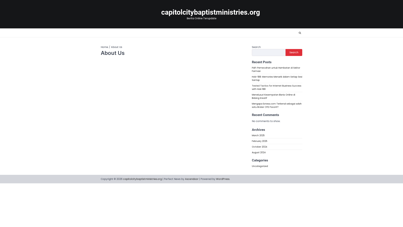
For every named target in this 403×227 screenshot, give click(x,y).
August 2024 (259, 152)
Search (256, 47)
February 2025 (259, 141)
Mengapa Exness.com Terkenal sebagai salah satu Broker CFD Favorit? (277, 105)
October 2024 (259, 146)
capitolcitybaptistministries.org (210, 12)
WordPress (223, 179)
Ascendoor (192, 179)
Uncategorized (260, 166)
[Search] (300, 33)
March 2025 (258, 135)
